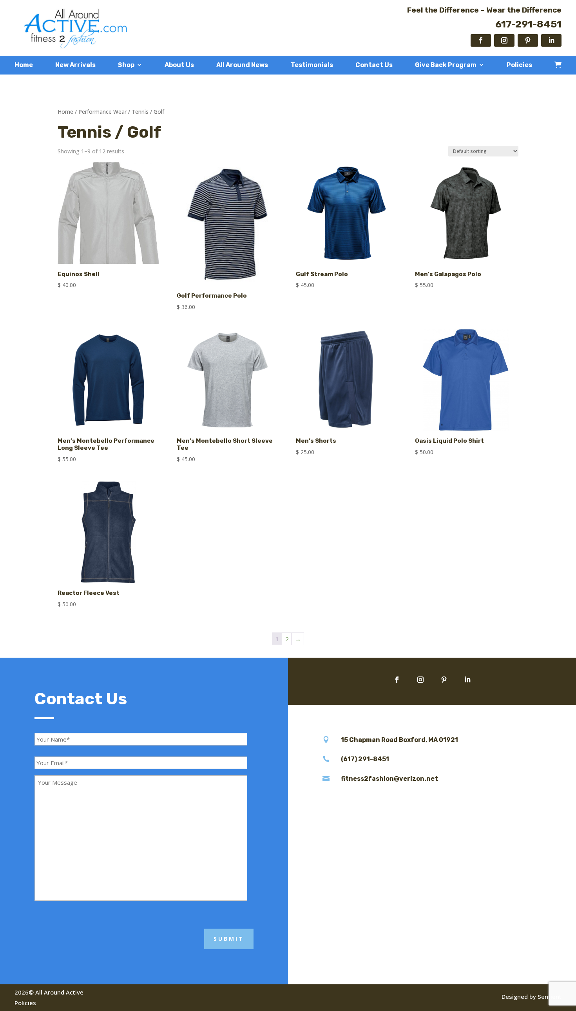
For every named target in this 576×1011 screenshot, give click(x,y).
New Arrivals (75, 65)
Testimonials (312, 65)
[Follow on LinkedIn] (551, 40)
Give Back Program (445, 65)
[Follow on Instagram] (504, 40)
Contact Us (374, 65)
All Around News (242, 65)
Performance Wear (102, 111)
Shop (126, 65)
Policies (519, 65)
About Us (179, 65)
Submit (229, 938)
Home (23, 65)
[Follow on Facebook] (481, 40)
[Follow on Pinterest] (528, 40)
